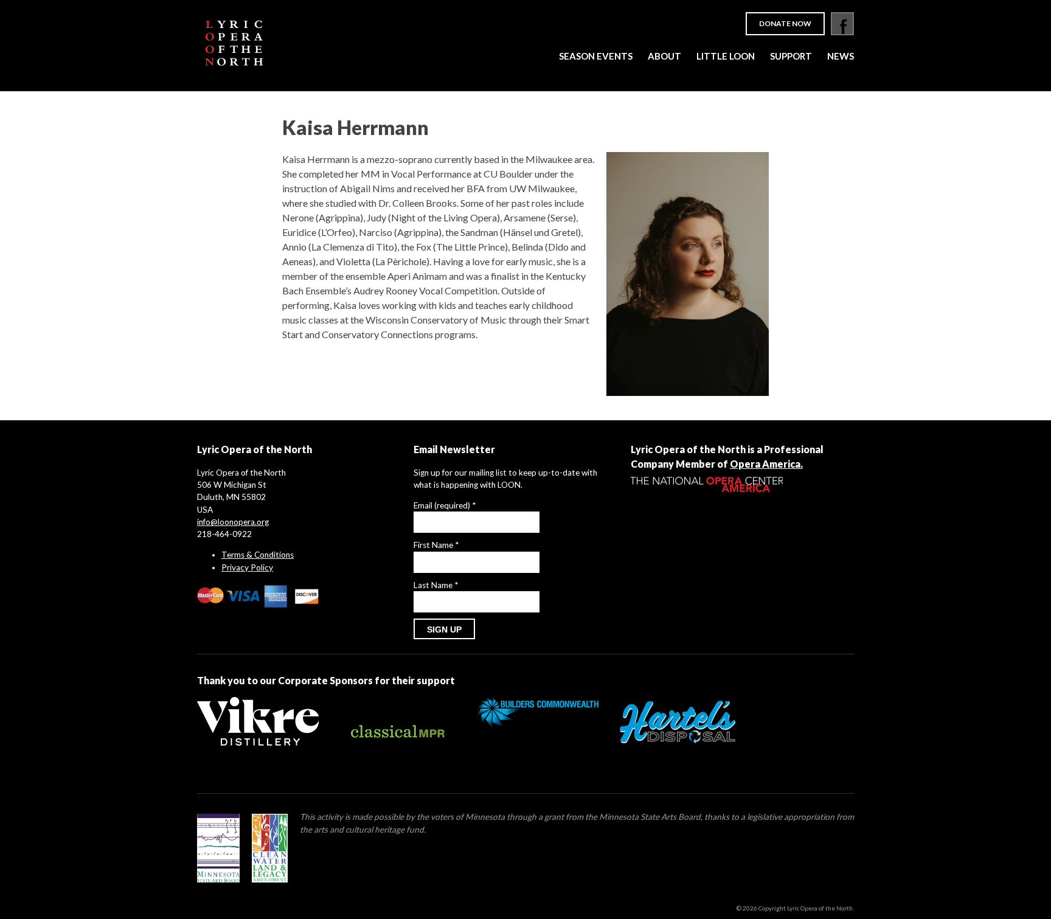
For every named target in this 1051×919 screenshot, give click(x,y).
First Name (436, 545)
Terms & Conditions (257, 555)
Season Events (596, 55)
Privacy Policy (247, 567)
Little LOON (725, 55)
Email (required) (445, 505)
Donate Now (785, 23)
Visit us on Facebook (842, 23)
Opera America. (766, 464)
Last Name (436, 585)
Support (791, 55)
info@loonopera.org (233, 522)
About (664, 55)
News (840, 55)
